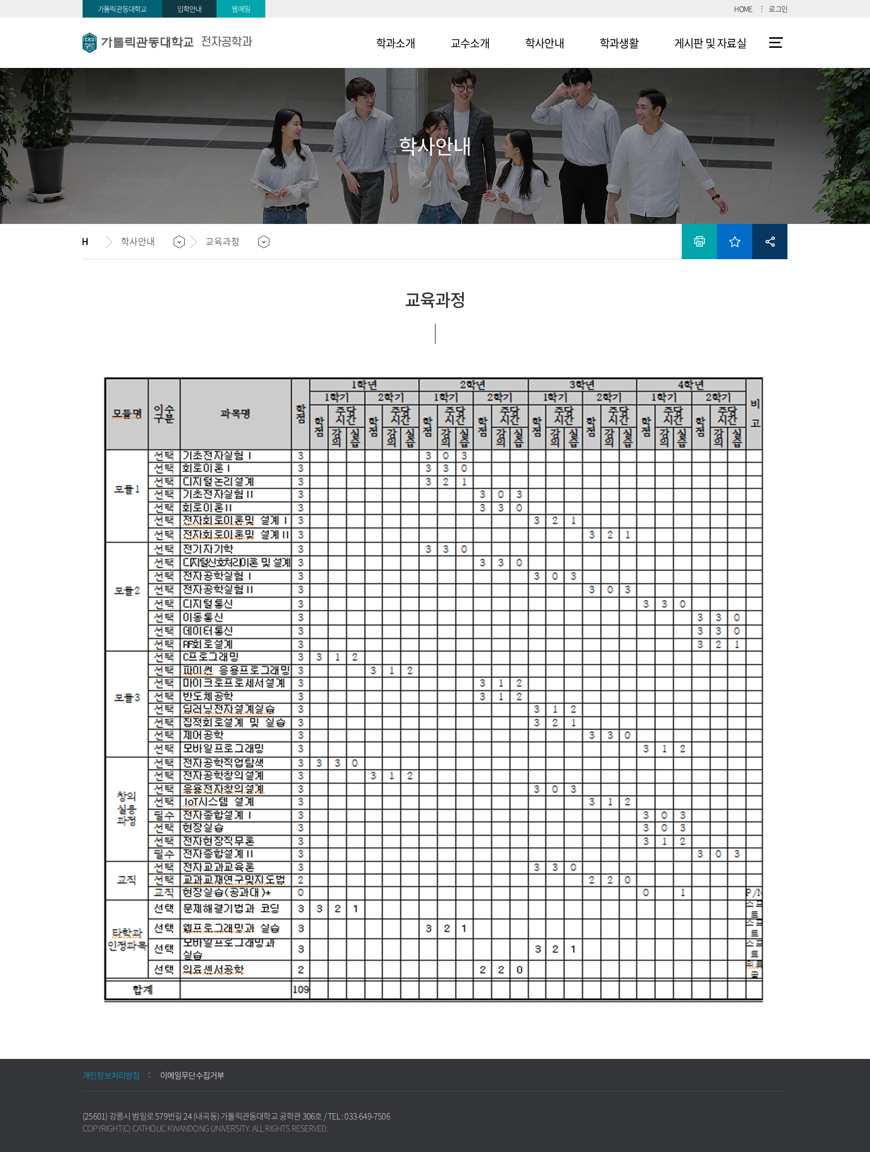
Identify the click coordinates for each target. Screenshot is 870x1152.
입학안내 (189, 9)
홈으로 (94, 241)
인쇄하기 (699, 241)
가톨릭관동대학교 (122, 9)
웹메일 (241, 9)
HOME (743, 9)
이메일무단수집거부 (192, 1075)
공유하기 (769, 241)
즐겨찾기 (734, 241)
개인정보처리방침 (111, 1075)
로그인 (778, 9)
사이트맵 (776, 43)
